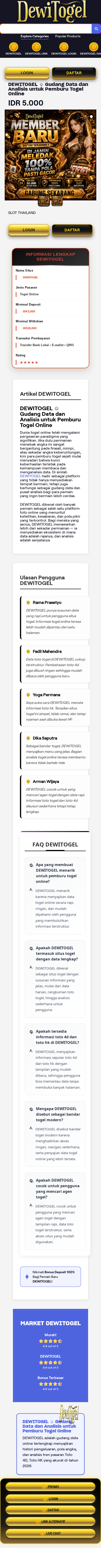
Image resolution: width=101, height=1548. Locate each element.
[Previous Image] (8, 156)
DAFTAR (74, 73)
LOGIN (27, 73)
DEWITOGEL (31, 476)
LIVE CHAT (53, 1535)
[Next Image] (92, 156)
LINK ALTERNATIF (53, 1523)
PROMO (53, 1485)
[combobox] (46, 28)
